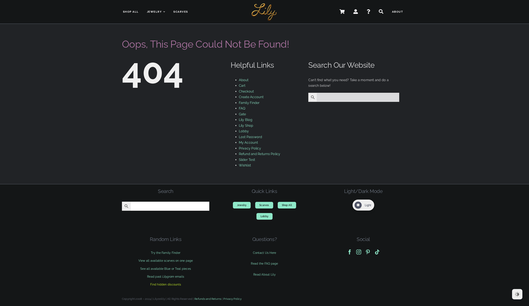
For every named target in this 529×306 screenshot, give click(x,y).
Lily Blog (246, 120)
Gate (242, 114)
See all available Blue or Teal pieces (165, 268)
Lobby (244, 131)
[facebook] (349, 251)
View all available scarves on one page (165, 260)
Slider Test (247, 160)
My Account (248, 143)
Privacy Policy (250, 148)
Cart (242, 86)
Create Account (251, 97)
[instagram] (358, 251)
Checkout (246, 91)
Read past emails (165, 276)
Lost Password (250, 137)
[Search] (381, 11)
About (244, 80)
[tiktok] (377, 251)
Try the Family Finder (165, 252)
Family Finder (249, 103)
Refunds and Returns (208, 298)
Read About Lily (264, 274)
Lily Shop (246, 126)
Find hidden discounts (165, 284)
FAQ (242, 108)
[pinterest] (367, 251)
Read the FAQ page (264, 263)
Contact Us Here (264, 252)
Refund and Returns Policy (259, 154)
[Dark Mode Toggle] (517, 294)
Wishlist (245, 165)
